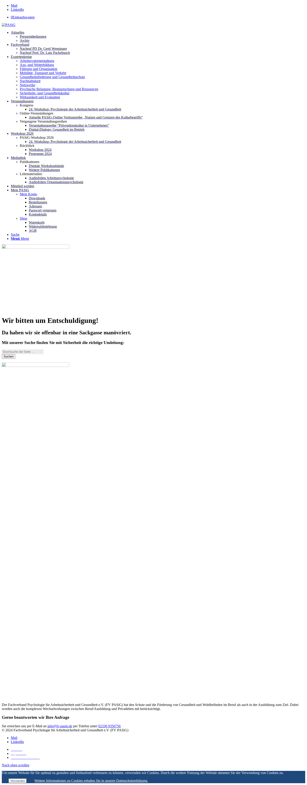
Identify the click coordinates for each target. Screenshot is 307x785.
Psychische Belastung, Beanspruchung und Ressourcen (59, 89)
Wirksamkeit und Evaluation (40, 97)
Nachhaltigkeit (30, 81)
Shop (23, 218)
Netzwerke (27, 85)
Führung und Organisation (38, 69)
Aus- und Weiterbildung (37, 65)
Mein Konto (28, 194)
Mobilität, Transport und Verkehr (43, 73)
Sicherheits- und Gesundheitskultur (44, 93)
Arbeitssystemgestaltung (37, 61)
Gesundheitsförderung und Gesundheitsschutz (52, 77)
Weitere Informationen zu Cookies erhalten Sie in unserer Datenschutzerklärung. (91, 781)
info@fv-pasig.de (59, 726)
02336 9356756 (109, 726)
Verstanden (17, 781)
